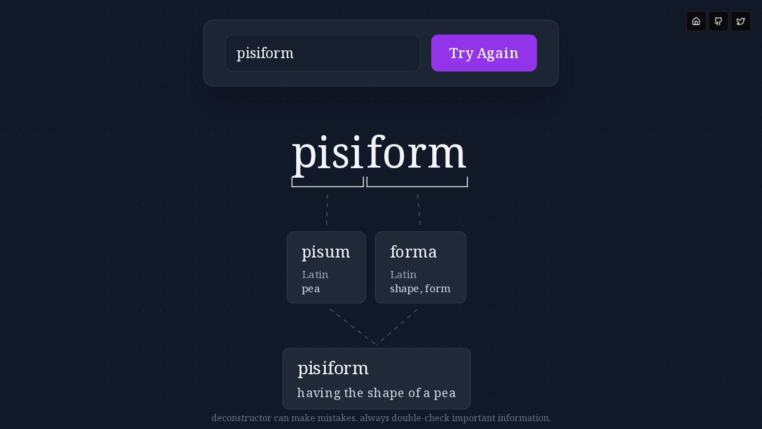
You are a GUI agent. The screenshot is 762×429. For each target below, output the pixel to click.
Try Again (484, 53)
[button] (381, 53)
